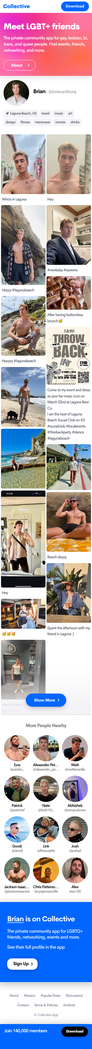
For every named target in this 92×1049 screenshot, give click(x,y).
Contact (23, 1005)
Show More (44, 700)
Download (75, 6)
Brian (15, 919)
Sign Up (20, 964)
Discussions (74, 995)
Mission (29, 995)
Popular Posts (50, 995)
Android (69, 1005)
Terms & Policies (46, 1005)
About (18, 65)
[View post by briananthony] (23, 397)
